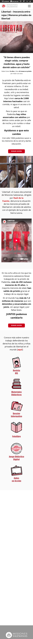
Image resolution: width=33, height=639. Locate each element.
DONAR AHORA (16, 151)
